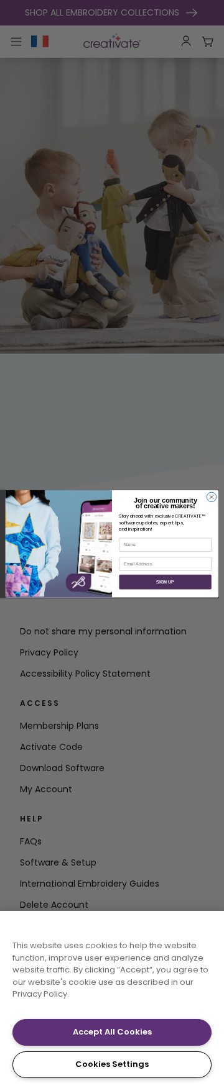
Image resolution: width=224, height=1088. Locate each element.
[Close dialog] (211, 496)
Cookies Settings (112, 1064)
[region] (112, 999)
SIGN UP (165, 582)
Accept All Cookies (112, 1032)
